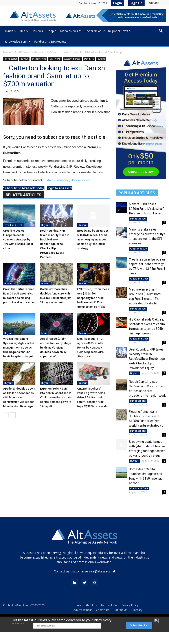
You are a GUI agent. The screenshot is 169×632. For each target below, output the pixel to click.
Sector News (93, 31)
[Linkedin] (74, 582)
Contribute (102, 610)
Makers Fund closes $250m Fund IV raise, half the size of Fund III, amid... (146, 208)
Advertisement (82, 610)
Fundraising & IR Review (50, 41)
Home (7, 52)
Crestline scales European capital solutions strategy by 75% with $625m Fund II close (18, 239)
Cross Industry (138, 248)
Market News (69, 31)
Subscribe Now (139, 625)
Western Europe (72, 58)
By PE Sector (22, 52)
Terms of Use (109, 605)
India (44, 333)
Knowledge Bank (16, 41)
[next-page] (13, 415)
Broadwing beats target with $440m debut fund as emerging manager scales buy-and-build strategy (92, 239)
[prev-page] (6, 415)
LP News (37, 31)
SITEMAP (154, 3)
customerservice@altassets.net (66, 180)
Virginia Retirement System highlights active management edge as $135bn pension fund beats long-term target (19, 347)
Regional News (118, 31)
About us (91, 605)
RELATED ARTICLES (23, 195)
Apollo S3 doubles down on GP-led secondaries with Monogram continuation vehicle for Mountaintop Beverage (19, 397)
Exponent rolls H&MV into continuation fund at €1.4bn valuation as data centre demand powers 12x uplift (55, 397)
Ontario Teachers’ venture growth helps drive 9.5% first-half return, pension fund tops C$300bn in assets (92, 397)
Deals (24, 31)
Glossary (136, 610)
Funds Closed (138, 218)
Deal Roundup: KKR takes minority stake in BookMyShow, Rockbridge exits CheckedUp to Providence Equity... (147, 359)
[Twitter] (84, 582)
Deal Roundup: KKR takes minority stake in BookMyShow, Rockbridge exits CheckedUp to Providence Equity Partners (54, 244)
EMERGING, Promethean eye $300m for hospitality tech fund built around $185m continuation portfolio (93, 297)
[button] (160, 31)
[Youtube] (94, 582)
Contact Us (120, 610)
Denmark (89, 58)
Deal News (55, 58)
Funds (9, 31)
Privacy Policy (130, 605)
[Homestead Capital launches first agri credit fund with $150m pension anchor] (121, 472)
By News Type (39, 58)
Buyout (38, 52)
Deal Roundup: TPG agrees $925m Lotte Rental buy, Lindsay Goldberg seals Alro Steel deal (90, 347)
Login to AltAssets (59, 188)
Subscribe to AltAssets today (23, 188)
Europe (101, 58)
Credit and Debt (13, 225)
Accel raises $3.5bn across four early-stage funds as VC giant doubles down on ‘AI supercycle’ (55, 347)
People (51, 31)
